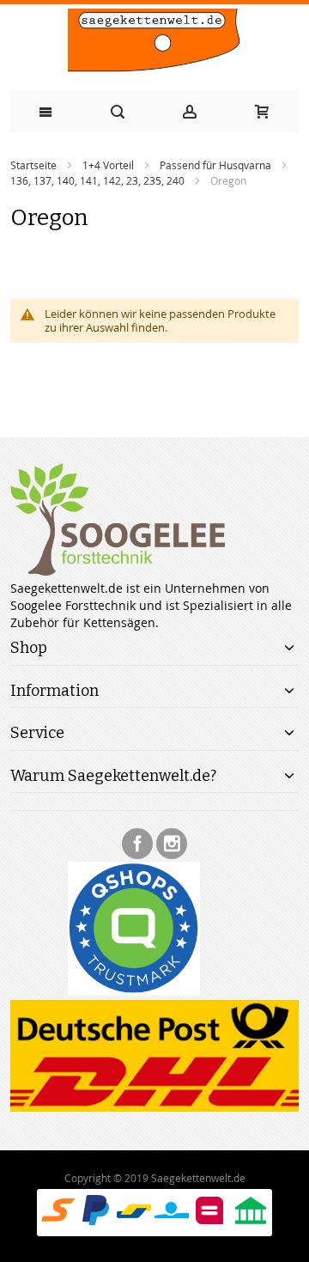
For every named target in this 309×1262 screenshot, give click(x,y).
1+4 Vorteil (108, 165)
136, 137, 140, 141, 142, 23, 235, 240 (97, 180)
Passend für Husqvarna (215, 165)
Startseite (33, 165)
